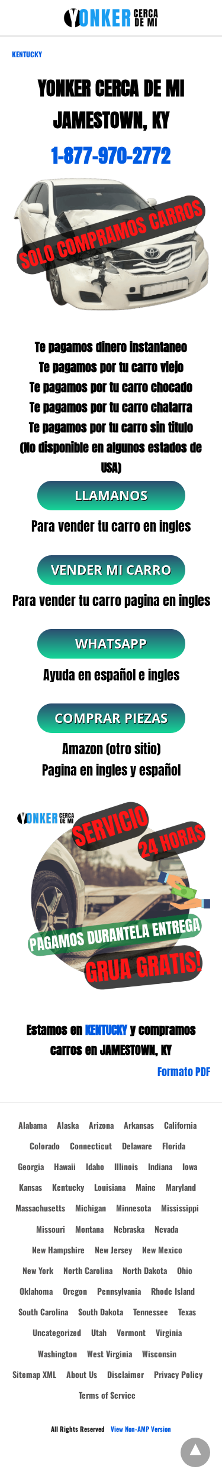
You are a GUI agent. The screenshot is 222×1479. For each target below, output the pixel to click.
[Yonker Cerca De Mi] (111, 18)
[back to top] (195, 1452)
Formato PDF (183, 1072)
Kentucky (27, 54)
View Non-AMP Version (141, 1429)
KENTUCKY (106, 1030)
